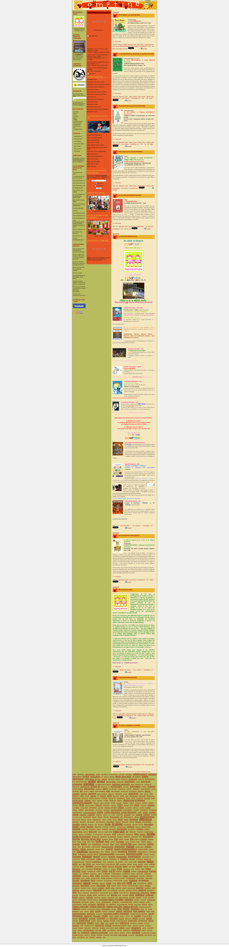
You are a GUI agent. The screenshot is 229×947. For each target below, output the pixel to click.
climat (121, 807)
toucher (146, 923)
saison (119, 911)
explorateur (129, 834)
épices (99, 829)
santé (148, 911)
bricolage (147, 798)
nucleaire (101, 885)
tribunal (135, 925)
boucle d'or (112, 798)
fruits (89, 844)
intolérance (97, 862)
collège (81, 810)
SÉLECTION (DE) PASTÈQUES (95, 156)
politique (140, 894)
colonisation (89, 810)
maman (152, 871)
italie (135, 862)
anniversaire (116, 786)
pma (108, 895)
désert (104, 820)
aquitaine (99, 789)
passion (82, 890)
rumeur (86, 911)
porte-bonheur (123, 897)
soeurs (75, 918)
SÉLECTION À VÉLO (92, 154)
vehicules (98, 930)
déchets (106, 817)
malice (133, 871)
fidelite (121, 839)
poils (119, 895)
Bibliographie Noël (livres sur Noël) (95, 82)
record (130, 904)
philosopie (145, 893)
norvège (75, 885)
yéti (87, 937)
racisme (101, 904)
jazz (80, 864)
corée (139, 812)
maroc (100, 873)
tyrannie (88, 928)
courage (83, 815)
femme (76, 839)
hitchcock (152, 852)
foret (107, 841)
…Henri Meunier (77, 141)
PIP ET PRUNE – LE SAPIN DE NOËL (129, 15)
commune (106, 810)
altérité (117, 779)
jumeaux (123, 864)
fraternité (76, 844)
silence (122, 916)
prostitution (115, 902)
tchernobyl (132, 921)
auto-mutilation (102, 794)
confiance (152, 810)
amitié (114, 48)
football (99, 841)
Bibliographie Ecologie (92, 89)
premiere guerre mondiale (111, 899)
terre (73, 923)
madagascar (91, 871)
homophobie (120, 854)
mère (97, 876)
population (110, 897)
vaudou (79, 930)
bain (151, 794)
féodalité (105, 839)
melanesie (147, 873)
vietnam (149, 930)
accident (104, 774)
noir (134, 883)
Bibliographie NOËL (132, 44)
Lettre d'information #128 (79, 213)
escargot (112, 829)
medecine (126, 873)
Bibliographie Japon (92, 111)
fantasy (120, 837)
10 (129, 771)
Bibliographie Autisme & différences (95, 87)
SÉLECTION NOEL (92, 166)
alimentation (78, 779)
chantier (144, 803)
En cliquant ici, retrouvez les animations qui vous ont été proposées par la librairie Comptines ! (79, 160)
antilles (144, 786)
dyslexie (90, 824)
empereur (113, 827)
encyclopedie (121, 827)
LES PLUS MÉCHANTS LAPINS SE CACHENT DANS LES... (78, 257)
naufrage (95, 883)
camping (99, 800)
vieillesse (136, 930)
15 (137, 771)
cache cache (77, 800)
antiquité (152, 715)
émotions (106, 827)
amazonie (133, 779)
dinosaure (91, 822)
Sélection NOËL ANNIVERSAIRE (123, 46)
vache (144, 928)
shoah (105, 916)
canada (105, 800)
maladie (126, 871)
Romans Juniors (77, 122)
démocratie (76, 820)
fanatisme (95, 837)
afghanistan (76, 777)
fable (136, 834)
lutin (130, 228)
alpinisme (111, 779)
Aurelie (74, 261)
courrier (91, 814)
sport (134, 918)
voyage (136, 932)
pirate (89, 895)
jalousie (142, 861)
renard (83, 909)
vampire (150, 928)
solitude (92, 918)
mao (80, 873)
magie (105, 871)
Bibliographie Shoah (92, 101)
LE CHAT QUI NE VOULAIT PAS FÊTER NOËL (131, 106)
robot (142, 909)
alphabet (104, 779)
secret (151, 913)
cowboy (99, 815)
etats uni (100, 832)
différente (75, 822)
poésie (114, 895)
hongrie (146, 854)
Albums (75, 113)
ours (108, 888)
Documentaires (77, 126)
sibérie (111, 916)
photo (153, 892)
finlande (143, 839)
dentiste (83, 820)
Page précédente (117, 771)
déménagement (147, 817)
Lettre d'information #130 (79, 183)
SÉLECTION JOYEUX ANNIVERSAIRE (96, 151)
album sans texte (123, 776)
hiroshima (122, 851)
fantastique (112, 837)
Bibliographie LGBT (92, 79)
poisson (125, 895)
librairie (151, 866)
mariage (86, 873)
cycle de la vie (77, 817)
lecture (111, 866)
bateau (93, 796)
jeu (84, 864)
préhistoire (82, 900)
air (102, 777)
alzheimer (124, 779)
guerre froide (143, 849)
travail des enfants (119, 925)
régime (150, 904)
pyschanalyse (77, 904)
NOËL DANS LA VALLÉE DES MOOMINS (130, 151)
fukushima (96, 844)
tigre (106, 923)
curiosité (153, 815)
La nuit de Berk (130, 405)
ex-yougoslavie (98, 834)
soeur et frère (147, 916)
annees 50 (84, 786)
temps (151, 921)
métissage (133, 876)
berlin (122, 796)
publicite (142, 902)
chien (120, 805)
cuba (133, 815)
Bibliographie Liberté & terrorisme (95, 99)
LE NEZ (80, 273)
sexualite (96, 916)
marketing (93, 873)
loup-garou (126, 869)
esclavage (122, 829)
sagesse (112, 911)
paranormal (131, 888)
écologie (117, 824)
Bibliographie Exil (91, 96)
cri (109, 815)
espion (147, 829)
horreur (152, 854)
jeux (89, 864)
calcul (94, 800)
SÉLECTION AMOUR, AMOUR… (95, 137)
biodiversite (150, 796)
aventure (133, 793)
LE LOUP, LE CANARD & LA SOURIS (129, 725)
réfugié (144, 904)
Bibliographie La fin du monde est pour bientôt (98, 84)
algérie (145, 776)
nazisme (102, 883)
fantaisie (103, 837)
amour (101, 781)
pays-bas (122, 890)
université (110, 928)
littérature (76, 869)
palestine (118, 888)
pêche (135, 890)
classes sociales (110, 808)
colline (74, 293)
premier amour (92, 900)
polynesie (97, 897)
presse (136, 900)
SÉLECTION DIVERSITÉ (93, 140)
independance (90, 859)
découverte (114, 817)
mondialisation (130, 878)
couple (75, 814)
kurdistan (152, 864)
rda (107, 904)
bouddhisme (121, 798)
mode (88, 878)
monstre (75, 880)
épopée (105, 829)
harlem (107, 852)
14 (135, 771)
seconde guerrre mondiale (138, 914)
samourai (127, 911)
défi (121, 817)
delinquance (128, 817)
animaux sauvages (121, 784)
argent (129, 789)
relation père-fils (130, 906)
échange (101, 824)
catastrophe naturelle (82, 803)
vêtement (126, 930)
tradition (75, 925)
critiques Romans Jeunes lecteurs (137, 96)
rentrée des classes (93, 909)
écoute (135, 824)
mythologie (139, 715)
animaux (88, 784)
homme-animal (92, 854)
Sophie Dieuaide (77, 281)
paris (154, 888)
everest (81, 834)
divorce (138, 822)
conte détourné (128, 812)
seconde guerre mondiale (116, 913)
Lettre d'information (124, 525)
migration (76, 878)
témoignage (142, 921)
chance (131, 803)
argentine (136, 789)
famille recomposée (81, 836)
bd (98, 796)
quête (85, 904)
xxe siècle (81, 937)
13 (134, 771)
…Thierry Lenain (77, 148)
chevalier (106, 805)
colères (74, 810)
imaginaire (121, 856)
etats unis (108, 832)
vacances (136, 927)
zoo (104, 937)
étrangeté (140, 832)
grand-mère (95, 847)
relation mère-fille (80, 906)
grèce (148, 715)
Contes (75, 115)
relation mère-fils (97, 906)
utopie (128, 928)
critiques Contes (141, 185)
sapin (152, 911)
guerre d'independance (125, 849)
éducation (148, 824)
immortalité (145, 857)
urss (116, 928)
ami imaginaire (81, 782)
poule (145, 897)
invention (110, 862)
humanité (76, 857)
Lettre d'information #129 (79, 185)
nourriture (84, 885)
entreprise (92, 829)
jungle (129, 864)
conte (100, 812)
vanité (74, 930)
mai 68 (112, 871)
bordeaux (105, 798)
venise (119, 930)
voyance (87, 935)
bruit (153, 798)
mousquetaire (108, 880)
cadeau (87, 800)
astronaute (124, 791)
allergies (97, 779)
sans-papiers (139, 911)
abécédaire (90, 774)
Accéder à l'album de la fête (98, 211)
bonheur (85, 798)
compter (136, 810)
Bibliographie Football (92, 104)
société (137, 916)
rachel (74, 248)
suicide (75, 921)
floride (84, 842)
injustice (132, 859)
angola (138, 782)
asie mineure (115, 791)
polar (131, 895)
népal (114, 883)
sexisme (88, 916)
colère (148, 808)
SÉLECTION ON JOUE (92, 164)
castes (119, 800)
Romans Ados (76, 124)
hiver (128, 228)
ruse (92, 911)
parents (139, 887)
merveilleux (105, 876)
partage (75, 890)
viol (78, 933)
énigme (137, 827)
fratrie (84, 844)
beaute (103, 796)
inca (151, 857)
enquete (144, 715)
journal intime (100, 864)
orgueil (83, 888)
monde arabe (95, 878)
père (74, 892)
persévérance (94, 893)
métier (125, 876)
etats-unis (119, 831)
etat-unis (93, 831)
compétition (127, 810)
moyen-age (118, 880)
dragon (84, 824)
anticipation (135, 786)
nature (87, 882)
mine (83, 878)
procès (98, 902)
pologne (89, 897)
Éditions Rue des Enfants (79, 286)
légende (118, 866)
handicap (82, 851)
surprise (99, 921)
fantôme (127, 837)
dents (89, 820)
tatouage (112, 921)
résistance (106, 909)
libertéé (145, 866)
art (81, 791)
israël (130, 862)
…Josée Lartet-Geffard (78, 143)
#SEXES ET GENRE (122, 44)
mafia (98, 871)
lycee (83, 871)
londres (113, 869)
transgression (89, 925)
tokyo (117, 923)
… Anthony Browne (77, 136)
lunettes (137, 869)
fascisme (134, 837)
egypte (82, 827)
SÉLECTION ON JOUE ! (125, 589)
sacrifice (104, 911)
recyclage (137, 904)
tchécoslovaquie (121, 921)
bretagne (139, 798)
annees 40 (75, 786)
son (107, 918)
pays (104, 890)
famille (151, 144)
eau (96, 824)
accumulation (113, 774)
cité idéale (75, 808)
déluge (136, 817)
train (82, 925)
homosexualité (134, 854)
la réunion (75, 866)
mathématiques (116, 873)
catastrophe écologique (134, 800)
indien (98, 859)
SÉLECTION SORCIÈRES (93, 161)
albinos (111, 777)
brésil (133, 798)
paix (112, 888)
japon (150, 861)
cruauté (127, 815)
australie (76, 794)
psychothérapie (126, 902)
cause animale (104, 803)
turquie (81, 928)
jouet (93, 864)
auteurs (84, 794)
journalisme (110, 864)
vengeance (111, 930)
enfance (130, 827)
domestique (147, 822)
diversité (125, 822)
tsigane (74, 928)
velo (104, 930)
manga (75, 873)
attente (147, 791)
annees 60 (95, 786)
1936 (74, 774)
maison (119, 871)
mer (92, 875)
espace (140, 829)
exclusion (107, 834)
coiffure (141, 808)
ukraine (102, 928)
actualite (128, 774)
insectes (139, 859)
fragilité (143, 842)
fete (116, 839)
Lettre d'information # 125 (79, 229)
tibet (102, 923)
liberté (139, 866)
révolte (126, 909)
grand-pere (119, 846)
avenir (125, 794)
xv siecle (131, 935)
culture (146, 814)
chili (131, 805)
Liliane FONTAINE (77, 275)
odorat (141, 885)
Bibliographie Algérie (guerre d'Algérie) (96, 91)
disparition (110, 822)
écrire (141, 824)
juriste (135, 864)
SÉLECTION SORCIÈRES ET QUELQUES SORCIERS (79, 250)
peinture (142, 890)
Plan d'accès (79, 58)
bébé (109, 796)
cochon (135, 808)
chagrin (125, 803)
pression (143, 900)
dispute (118, 822)
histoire (132, 851)
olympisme (76, 888)
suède (149, 918)
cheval (98, 805)
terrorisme (81, 923)
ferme (111, 839)
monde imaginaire (107, 878)
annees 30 (147, 784)
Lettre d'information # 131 (79, 180)
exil (114, 834)
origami (94, 888)
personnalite (104, 893)
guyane (151, 849)
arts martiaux (100, 791)
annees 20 (139, 784)
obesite (113, 885)
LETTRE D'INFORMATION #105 (127, 236)
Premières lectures (78, 121)
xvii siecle (148, 935)
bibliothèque (133, 796)
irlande (120, 862)
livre (82, 869)
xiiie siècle (113, 935)
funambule (105, 844)
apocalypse (89, 789)
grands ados (139, 847)
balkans (75, 796)
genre (150, 844)
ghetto (74, 847)
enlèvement (145, 827)
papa (124, 888)
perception (150, 890)
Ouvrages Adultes (77, 129)
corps (145, 812)
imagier (111, 857)
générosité (142, 844)
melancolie (139, 873)
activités (121, 774)
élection (90, 827)
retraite (113, 909)
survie (106, 921)
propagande (106, 902)
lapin (104, 866)
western (93, 935)
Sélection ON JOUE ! (125, 669)
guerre (109, 849)
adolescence (140, 774)
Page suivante (146, 771)
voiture (122, 933)
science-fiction (79, 913)
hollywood (82, 854)
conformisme (77, 812)
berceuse (116, 796)
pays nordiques (112, 890)
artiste (92, 791)
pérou (79, 893)
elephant (98, 827)
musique (133, 880)
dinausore (83, 822)
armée (153, 789)
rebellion (112, 904)
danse (100, 817)
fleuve (79, 842)
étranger (133, 832)
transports (99, 925)
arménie (75, 791)
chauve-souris (89, 805)
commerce (98, 810)
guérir (103, 849)
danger (94, 817)
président (129, 899)
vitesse (116, 933)
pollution (82, 897)
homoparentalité (106, 854)
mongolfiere (140, 878)
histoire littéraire (142, 852)
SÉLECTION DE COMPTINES (94, 135)
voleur (128, 933)
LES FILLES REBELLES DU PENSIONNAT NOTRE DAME (79, 196)
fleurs (74, 842)
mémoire (76, 875)
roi (146, 909)
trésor (129, 925)
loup (146, 764)
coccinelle (128, 808)
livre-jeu (114, 717)
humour (151, 98)
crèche (105, 815)
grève (97, 849)
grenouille (90, 849)
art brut (86, 791)
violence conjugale (99, 932)
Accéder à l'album (98, 236)
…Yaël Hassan (76, 151)
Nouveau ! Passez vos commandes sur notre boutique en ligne (79, 29)
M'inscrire (99, 183)
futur (112, 844)
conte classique (112, 812)
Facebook (144, 48)
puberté (135, 902)
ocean (124, 885)
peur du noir (124, 893)
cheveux (113, 805)
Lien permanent (134, 46)
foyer (138, 842)
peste (111, 893)
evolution (88, 834)
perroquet (85, 893)
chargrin (151, 803)
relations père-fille (145, 907)
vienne (144, 930)
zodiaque (99, 937)
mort (93, 880)
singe (128, 916)
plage (95, 895)
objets (119, 885)
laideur (82, 866)
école (108, 824)
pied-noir (75, 895)
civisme (100, 808)
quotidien (92, 904)
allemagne (89, 779)
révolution (135, 909)
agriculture (95, 776)
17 (140, 771)
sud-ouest (141, 918)
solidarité (83, 918)
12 (132, 771)
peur (116, 892)
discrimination (100, 822)
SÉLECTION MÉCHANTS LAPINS (95, 145)
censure (119, 803)
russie (98, 911)
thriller (97, 923)
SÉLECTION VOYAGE (92, 159)
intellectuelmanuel (78, 862)
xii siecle (106, 935)
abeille (98, 774)
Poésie (75, 118)
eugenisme (148, 832)
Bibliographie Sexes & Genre (94, 106)
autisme (92, 793)
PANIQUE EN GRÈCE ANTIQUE (127, 677)
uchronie (95, 928)
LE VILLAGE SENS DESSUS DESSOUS (129, 195)
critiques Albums (140, 44)
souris (121, 918)
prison (92, 902)
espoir (85, 832)
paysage (129, 890)
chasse (75, 805)
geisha (135, 844)
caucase (96, 803)
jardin (74, 864)
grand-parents (107, 847)
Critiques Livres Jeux (142, 713)
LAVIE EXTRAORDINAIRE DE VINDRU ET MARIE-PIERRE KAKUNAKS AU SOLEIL (79, 224)
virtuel (111, 933)
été (127, 832)
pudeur (148, 902)
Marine (74, 273)
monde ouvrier (119, 878)
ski (132, 916)
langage (89, 866)
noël (153, 46)
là (138, 321)
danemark (87, 817)
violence (85, 932)
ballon (82, 796)
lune (132, 869)
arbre (105, 789)
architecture (122, 789)
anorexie (126, 786)
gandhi (117, 844)
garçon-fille (125, 48)
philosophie (135, 893)
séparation (77, 916)
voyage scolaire (77, 935)
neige (108, 883)
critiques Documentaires (123, 579)
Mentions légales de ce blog (121, 945)
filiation (126, 839)
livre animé (89, 869)
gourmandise (86, 847)
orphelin (101, 888)
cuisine (139, 814)
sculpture (99, 914)
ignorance (104, 857)
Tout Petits (75, 111)
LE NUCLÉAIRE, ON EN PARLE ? (79, 277)
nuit (108, 885)
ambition (141, 779)
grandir (130, 846)
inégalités (113, 859)
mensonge (85, 876)
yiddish (92, 937)
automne (118, 794)
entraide (85, 829)
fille (132, 839)
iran (116, 862)
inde (83, 859)
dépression (96, 820)
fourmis (132, 842)
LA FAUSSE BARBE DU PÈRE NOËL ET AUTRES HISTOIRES (136, 54)
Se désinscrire (99, 185)
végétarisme (88, 930)
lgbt (130, 866)
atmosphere (133, 791)
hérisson (114, 852)
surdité (93, 921)
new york (121, 883)
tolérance (124, 923)
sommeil (101, 918)
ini (118, 859)
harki (102, 852)
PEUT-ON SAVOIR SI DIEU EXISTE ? (129, 535)
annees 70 (105, 786)
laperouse (98, 866)
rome (81, 911)
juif (117, 864)
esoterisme (132, 829)
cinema (151, 805)
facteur (143, 834)
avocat (146, 794)
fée (140, 837)
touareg (140, 923)
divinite (131, 822)
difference (145, 819)
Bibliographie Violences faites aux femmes (97, 109)
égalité (75, 827)
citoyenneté (84, 808)
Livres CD (75, 116)
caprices (112, 800)
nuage (92, 885)
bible (126, 796)
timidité (111, 923)
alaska (106, 777)
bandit (87, 796)
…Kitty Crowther (77, 146)
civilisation (93, 808)
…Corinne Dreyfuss (77, 138)
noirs (150, 883)
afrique (85, 776)
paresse (148, 888)
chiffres (126, 805)
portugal (132, 897)
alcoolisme (136, 777)
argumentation (145, 789)
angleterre (130, 781)
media (133, 873)
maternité (106, 873)
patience (89, 890)
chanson (138, 803)
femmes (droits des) (91, 839)
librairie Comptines (77, 254)
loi (109, 869)
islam (126, 862)
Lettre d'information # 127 (79, 215)
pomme (103, 897)
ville (74, 932)
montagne (85, 880)
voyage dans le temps (148, 933)
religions (151, 579)
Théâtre (75, 119)
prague (74, 900)
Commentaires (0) (143, 46)
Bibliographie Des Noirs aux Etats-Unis (96, 94)
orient (89, 888)
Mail (74, 58)
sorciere (114, 918)
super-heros (84, 920)
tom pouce (133, 923)
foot (93, 842)
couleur (152, 812)
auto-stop (111, 794)
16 (138, 771)
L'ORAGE (75, 210)
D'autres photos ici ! (98, 30)
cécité (113, 803)
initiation (124, 859)
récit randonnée (122, 904)
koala (146, 864)
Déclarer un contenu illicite (108, 945)
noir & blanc (141, 883)
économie (127, 824)
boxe (128, 798)
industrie (105, 859)
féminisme (148, 836)
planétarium (102, 895)
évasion (75, 834)
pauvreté (97, 890)
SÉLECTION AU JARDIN (93, 142)
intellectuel (147, 859)
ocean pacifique (133, 885)
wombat (99, 935)
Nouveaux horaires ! (78, 235)
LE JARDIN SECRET (78, 188)
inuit (104, 862)
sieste (116, 916)
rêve (119, 909)
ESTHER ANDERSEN (78, 208)
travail (108, 925)
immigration (134, 856)
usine (122, 928)
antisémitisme (77, 789)
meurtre (142, 876)
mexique (149, 876)
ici (127, 302)
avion (141, 794)
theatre (90, 923)
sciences (91, 913)
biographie (76, 798)
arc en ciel (113, 789)
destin (115, 820)
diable (126, 820)
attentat (140, 791)
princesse (85, 902)
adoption (152, 774)
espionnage (77, 832)
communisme (116, 810)
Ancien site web (77, 59)
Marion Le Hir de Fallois (78, 267)
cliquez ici (104, 178)
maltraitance (142, 871)
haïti (74, 852)
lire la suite (118, 41)
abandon (80, 774)
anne (132, 784)
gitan (79, 847)
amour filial (111, 782)
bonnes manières (94, 798)
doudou (76, 824)
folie (89, 842)
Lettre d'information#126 (79, 218)
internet (88, 862)
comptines (144, 810)
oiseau (147, 885)
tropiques (148, 925)
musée (125, 880)
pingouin (82, 895)
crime (113, 815)
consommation (119, 48)
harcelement (94, 852)
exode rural (121, 834)
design (109, 820)
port (116, 897)
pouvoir (151, 897)
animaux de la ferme (103, 784)
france (149, 842)
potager (139, 897)
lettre (125, 866)
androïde (120, 782)
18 (142, 771)
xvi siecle (139, 935)
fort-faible (120, 842)
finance (137, 839)
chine (136, 805)
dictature (133, 819)
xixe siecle (122, 935)
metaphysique (116, 876)
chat (148, 144)
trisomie (141, 925)
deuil (120, 819)
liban (133, 866)
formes (112, 842)
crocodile (119, 815)
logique (105, 869)
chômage (143, 805)
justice (140, 864)
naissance (77, 883)
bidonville (142, 796)
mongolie (148, 878)
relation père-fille (114, 906)
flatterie (150, 839)
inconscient (76, 859)
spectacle (128, 918)
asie (108, 791)
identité (96, 857)
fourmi (127, 842)
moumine (99, 880)
